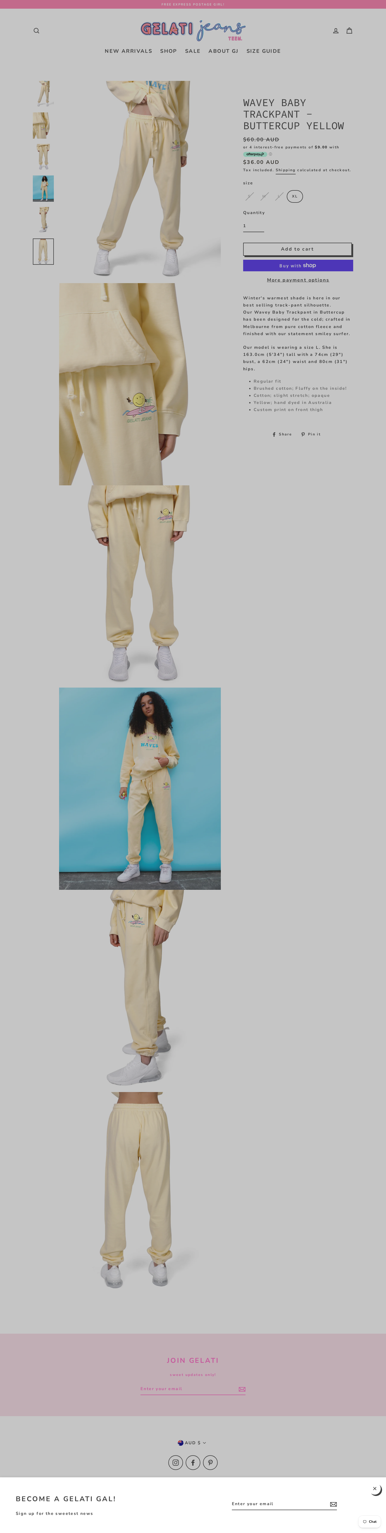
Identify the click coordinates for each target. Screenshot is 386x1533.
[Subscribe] (332, 1504)
